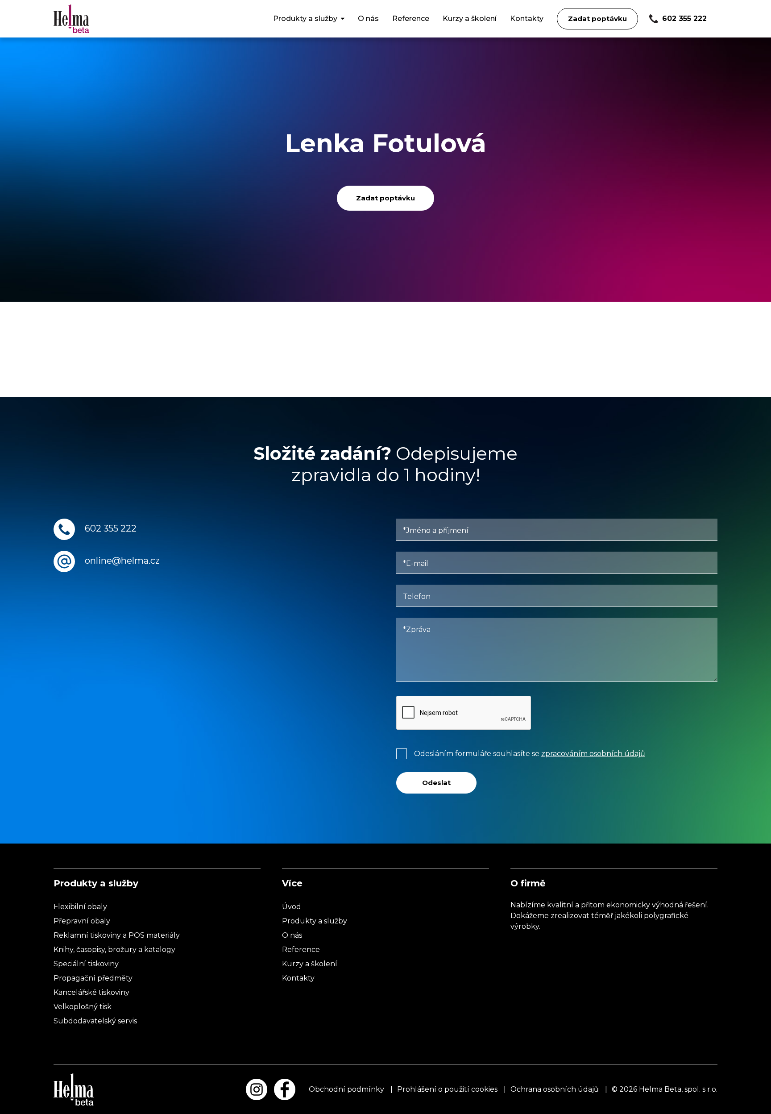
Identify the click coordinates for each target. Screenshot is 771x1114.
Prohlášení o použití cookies (447, 1089)
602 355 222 (111, 528)
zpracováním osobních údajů (593, 753)
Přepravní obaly (82, 921)
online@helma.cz (122, 560)
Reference (410, 18)
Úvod (291, 906)
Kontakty (526, 18)
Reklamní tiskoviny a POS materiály (117, 935)
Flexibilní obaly (80, 906)
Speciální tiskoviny (86, 964)
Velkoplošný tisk (83, 1006)
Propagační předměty (93, 978)
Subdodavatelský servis (95, 1021)
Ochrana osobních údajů (554, 1089)
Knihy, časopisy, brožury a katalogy (114, 949)
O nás (368, 18)
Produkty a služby (305, 18)
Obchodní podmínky (346, 1089)
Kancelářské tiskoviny (91, 992)
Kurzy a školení (470, 18)
